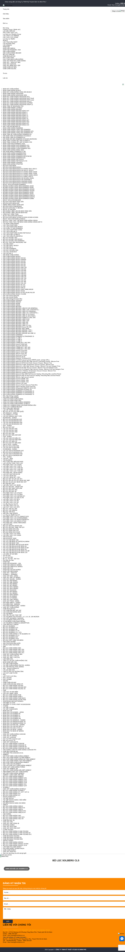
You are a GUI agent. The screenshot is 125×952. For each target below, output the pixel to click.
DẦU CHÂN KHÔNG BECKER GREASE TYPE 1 (17, 330)
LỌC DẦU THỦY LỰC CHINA (12, 535)
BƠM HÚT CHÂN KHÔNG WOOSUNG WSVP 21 (18, 104)
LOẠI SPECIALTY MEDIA (10, 624)
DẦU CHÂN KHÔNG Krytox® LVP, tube (15, 383)
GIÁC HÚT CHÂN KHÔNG (11, 607)
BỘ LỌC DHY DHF (9, 433)
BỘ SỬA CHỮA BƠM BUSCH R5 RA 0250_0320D (18, 178)
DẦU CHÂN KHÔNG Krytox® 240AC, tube (16, 380)
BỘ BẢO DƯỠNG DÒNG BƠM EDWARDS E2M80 (18, 198)
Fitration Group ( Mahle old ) (12, 29)
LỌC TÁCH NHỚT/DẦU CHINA (12, 230)
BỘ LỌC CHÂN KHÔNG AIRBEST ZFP (15, 786)
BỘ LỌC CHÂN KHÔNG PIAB (12, 695)
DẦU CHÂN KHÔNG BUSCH (11, 256)
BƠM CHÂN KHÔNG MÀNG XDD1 (13, 150)
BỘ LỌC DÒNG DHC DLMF (11, 532)
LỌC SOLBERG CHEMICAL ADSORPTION (16, 623)
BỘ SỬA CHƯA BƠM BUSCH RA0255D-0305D (17, 183)
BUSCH (5, 40)
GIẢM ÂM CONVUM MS (10, 751)
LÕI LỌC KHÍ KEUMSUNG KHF (12, 422)
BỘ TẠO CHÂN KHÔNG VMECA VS (14, 808)
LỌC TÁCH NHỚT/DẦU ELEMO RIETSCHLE (17, 233)
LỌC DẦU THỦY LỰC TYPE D (12, 466)
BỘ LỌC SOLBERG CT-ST (11, 631)
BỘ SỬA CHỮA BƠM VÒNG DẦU (13, 201)
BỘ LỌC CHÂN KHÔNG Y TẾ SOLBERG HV (16, 634)
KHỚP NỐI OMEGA (9, 48)
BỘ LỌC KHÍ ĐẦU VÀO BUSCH (12, 239)
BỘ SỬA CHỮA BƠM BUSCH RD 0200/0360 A (17, 179)
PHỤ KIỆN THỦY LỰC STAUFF (12, 493)
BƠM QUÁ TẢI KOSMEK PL (11, 715)
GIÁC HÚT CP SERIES (10, 598)
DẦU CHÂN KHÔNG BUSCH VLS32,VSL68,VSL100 (19, 292)
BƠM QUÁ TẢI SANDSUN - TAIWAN (14, 720)
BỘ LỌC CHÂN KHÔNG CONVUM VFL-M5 (16, 748)
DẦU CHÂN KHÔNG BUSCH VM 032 (14, 261)
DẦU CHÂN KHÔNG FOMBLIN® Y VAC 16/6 (16, 347)
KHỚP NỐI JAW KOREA (10, 571)
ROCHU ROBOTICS (9, 797)
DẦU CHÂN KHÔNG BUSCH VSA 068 (14, 270)
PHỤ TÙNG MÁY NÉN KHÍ (11, 408)
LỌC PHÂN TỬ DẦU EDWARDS (13, 228)
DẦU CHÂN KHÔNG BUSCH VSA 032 (14, 269)
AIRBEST (6, 754)
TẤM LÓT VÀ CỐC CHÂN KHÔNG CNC (15, 660)
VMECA (5, 804)
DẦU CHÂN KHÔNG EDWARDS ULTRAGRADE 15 (18, 336)
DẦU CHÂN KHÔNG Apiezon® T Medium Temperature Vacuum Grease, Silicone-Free (29, 371)
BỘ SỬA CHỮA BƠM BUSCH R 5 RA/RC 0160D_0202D (20, 175)
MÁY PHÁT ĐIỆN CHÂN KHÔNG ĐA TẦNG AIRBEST (19, 759)
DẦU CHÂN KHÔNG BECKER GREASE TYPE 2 (17, 331)
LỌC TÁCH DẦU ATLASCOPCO (13, 236)
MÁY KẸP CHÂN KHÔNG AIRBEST (14, 773)
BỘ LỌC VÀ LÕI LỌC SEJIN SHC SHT (15, 482)
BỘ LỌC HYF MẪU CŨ (10, 441)
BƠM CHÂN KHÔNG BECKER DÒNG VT (15, 115)
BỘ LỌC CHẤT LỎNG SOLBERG (13, 640)
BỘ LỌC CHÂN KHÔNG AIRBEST (13, 776)
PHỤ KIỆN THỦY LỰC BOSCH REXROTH (16, 519)
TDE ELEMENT (7, 460)
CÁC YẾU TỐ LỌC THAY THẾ (12, 615)
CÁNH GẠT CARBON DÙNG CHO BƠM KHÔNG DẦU (19, 405)
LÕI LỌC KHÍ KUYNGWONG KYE (13, 450)
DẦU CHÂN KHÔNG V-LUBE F (12, 338)
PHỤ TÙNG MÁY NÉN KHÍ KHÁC (13, 461)
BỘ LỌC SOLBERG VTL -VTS (12, 632)
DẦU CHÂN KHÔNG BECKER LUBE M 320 (16, 319)
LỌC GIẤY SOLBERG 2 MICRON (13, 618)
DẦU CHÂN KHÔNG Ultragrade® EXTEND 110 (17, 389)
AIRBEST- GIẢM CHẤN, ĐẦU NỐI (13, 775)
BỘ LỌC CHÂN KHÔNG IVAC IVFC (14, 817)
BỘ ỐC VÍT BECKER (9, 209)
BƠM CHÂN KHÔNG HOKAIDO (12, 162)
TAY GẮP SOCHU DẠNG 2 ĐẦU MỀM (14, 800)
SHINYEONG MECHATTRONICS (13, 701)
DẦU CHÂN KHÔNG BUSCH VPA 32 (14, 288)
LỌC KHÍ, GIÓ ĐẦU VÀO (10, 250)
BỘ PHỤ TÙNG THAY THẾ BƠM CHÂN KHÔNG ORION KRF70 (22, 222)
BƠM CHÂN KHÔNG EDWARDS (13, 128)
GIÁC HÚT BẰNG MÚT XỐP (11, 65)
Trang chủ (6, 9)
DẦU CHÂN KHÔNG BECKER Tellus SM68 (16, 328)
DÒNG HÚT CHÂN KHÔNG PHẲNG (14, 767)
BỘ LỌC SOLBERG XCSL (11, 638)
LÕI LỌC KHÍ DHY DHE (10, 430)
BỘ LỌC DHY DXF (8, 427)
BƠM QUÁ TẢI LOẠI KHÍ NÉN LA (13, 726)
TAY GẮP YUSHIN (8, 707)
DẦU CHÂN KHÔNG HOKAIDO (12, 300)
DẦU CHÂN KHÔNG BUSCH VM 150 (14, 266)
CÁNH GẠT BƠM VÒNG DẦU (12, 400)
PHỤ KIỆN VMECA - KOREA (11, 602)
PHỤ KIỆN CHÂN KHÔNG (11, 397)
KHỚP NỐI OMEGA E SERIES (12, 565)
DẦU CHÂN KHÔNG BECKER (12, 53)
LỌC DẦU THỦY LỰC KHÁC (12, 533)
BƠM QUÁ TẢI (7, 710)
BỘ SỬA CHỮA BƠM (9, 165)
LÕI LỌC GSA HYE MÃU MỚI (12, 439)
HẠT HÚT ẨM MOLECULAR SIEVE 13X (15, 552)
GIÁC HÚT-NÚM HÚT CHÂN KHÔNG (14, 61)
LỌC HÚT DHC (7, 524)
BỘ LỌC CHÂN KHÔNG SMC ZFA (13, 649)
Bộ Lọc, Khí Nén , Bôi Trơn (11, 558)
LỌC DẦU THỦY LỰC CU (11, 505)
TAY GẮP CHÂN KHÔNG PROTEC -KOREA (16, 665)
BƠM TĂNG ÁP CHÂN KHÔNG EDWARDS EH (17, 134)
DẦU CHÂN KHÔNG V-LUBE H (12, 341)
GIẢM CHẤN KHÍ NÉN (10, 67)
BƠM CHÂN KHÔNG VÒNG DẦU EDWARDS (16, 129)
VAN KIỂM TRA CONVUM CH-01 (13, 753)
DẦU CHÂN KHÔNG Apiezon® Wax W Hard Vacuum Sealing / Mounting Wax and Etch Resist (31, 375)
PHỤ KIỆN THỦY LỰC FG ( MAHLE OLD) (16, 516)
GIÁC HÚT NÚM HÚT (9, 851)
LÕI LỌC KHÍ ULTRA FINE (11, 447)
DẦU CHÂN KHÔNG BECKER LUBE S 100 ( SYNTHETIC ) (21, 309)
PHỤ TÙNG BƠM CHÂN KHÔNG (13, 59)
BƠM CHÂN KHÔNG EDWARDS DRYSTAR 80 (17, 156)
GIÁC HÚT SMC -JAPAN (10, 576)
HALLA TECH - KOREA (10, 444)
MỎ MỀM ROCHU (8, 801)
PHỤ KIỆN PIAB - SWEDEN (11, 604)
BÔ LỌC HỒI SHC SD (9, 491)
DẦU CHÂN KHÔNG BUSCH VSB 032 (14, 273)
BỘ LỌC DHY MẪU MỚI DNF (12, 435)
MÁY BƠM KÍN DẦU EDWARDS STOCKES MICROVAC (20, 139)
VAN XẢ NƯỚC (7, 537)
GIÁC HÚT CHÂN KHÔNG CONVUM (14, 734)
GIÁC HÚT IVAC (8, 822)
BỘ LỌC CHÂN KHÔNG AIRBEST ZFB (15, 782)
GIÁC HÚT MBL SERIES (10, 582)
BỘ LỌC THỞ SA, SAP (10, 508)
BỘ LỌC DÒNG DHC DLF (11, 530)
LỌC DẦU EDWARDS (9, 248)
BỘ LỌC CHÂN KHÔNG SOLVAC (13, 685)
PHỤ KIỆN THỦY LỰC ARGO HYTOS (14, 521)
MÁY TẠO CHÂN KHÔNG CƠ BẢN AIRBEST (16, 757)
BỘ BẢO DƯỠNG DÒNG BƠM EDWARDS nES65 (18, 187)
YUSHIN (5, 706)
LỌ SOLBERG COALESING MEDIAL (14, 621)
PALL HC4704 (7, 678)
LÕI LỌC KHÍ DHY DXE (10, 429)
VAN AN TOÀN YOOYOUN (11, 645)
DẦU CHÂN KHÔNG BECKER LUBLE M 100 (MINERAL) (20, 308)
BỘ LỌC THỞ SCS (9, 512)
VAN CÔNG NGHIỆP (9, 641)
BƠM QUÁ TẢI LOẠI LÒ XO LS (12, 728)
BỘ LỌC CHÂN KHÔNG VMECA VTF (14, 812)
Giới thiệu (6, 14)
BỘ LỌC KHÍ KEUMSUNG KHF (12, 419)
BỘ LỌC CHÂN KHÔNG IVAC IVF (13, 818)
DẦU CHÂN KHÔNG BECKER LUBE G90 (15, 322)
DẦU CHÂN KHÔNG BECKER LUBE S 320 (16, 320)
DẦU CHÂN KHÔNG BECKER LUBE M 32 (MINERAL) (19, 311)
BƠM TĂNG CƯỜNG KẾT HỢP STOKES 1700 (17, 142)
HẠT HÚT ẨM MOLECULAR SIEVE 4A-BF (16, 548)
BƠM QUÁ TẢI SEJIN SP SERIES (13, 731)
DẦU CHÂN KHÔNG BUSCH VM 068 (14, 262)
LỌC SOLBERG (8, 613)
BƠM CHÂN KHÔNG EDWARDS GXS (14, 154)
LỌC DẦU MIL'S (8, 247)
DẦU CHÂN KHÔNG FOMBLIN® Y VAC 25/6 (16, 349)
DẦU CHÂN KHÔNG (9, 51)
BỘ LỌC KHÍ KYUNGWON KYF (12, 452)
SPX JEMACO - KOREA (10, 413)
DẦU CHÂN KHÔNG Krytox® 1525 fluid (15, 352)
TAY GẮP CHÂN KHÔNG (10, 663)
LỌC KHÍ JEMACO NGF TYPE (12, 416)
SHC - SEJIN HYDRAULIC (11, 668)
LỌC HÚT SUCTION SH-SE (11, 474)
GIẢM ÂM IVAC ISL (9, 820)
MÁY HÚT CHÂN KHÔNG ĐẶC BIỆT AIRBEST (17, 770)
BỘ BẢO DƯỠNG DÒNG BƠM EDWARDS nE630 (18, 194)
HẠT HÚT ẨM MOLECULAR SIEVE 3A (15, 549)
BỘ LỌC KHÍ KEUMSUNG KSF (12, 421)
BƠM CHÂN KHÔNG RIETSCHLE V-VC (15, 161)
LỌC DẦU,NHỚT (8, 244)
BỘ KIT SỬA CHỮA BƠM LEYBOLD (14, 219)
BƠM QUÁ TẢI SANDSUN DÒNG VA (14, 721)
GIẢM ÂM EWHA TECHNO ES (12, 837)
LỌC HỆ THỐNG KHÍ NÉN (11, 410)
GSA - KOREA (7, 436)
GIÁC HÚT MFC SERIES (10, 587)
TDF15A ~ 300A (8, 458)
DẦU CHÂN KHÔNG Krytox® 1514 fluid (15, 350)
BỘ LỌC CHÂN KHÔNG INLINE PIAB (14, 699)
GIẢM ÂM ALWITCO (9, 56)
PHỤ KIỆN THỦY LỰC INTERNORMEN (15, 518)
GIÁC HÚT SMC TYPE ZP (11, 656)
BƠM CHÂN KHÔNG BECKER (12, 109)
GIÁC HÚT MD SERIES (10, 584)
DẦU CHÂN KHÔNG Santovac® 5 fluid (15, 355)
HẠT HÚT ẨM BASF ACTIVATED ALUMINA (16, 541)
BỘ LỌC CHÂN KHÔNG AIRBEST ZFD (15, 781)
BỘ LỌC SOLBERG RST (10, 637)
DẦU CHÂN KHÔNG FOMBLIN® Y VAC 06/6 (16, 342)
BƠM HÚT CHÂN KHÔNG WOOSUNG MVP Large (18, 100)
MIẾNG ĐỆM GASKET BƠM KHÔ (13, 205)
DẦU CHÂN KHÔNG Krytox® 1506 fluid (15, 344)
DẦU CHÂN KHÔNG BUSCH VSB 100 (14, 277)
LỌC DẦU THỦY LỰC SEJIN (12, 485)
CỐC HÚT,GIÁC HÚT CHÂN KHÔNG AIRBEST (17, 765)
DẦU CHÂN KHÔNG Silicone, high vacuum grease (18, 377)
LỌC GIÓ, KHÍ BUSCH (10, 252)
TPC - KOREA (7, 457)
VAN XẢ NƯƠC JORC (10, 538)
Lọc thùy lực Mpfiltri (9, 39)
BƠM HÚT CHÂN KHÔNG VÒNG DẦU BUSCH (17, 92)
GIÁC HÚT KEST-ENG (10, 826)
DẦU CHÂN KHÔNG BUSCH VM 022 (14, 258)
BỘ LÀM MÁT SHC (9, 483)
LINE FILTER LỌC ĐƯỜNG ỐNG (13, 671)
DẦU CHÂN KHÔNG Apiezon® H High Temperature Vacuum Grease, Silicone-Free (28, 364)
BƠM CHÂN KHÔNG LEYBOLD (12, 107)
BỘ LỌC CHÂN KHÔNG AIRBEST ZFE (15, 779)
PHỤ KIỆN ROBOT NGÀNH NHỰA (13, 848)
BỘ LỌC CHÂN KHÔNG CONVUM (13, 743)
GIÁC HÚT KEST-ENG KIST (11, 828)
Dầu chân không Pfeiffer (10, 297)
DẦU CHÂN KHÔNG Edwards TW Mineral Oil (17, 358)
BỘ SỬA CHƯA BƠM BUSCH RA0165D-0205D (17, 181)
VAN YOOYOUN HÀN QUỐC (12, 643)
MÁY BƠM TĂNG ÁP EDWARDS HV (14, 137)
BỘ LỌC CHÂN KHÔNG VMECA (13, 809)
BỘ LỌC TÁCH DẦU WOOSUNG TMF (14, 242)
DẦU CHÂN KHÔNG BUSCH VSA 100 (14, 272)
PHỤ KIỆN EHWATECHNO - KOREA (14, 605)
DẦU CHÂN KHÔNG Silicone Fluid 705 (15, 353)
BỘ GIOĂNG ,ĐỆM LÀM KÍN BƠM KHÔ (15, 212)
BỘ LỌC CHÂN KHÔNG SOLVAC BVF (14, 687)
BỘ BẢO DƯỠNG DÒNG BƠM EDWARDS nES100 (18, 189)
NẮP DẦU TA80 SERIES (10, 513)
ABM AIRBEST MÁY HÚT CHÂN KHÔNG (15, 771)
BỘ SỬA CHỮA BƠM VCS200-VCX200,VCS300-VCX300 (20, 217)
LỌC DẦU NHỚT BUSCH (10, 245)
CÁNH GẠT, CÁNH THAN (10, 214)
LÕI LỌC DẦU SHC (9, 670)
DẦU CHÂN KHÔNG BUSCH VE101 (14, 291)
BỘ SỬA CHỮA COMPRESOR (12, 206)
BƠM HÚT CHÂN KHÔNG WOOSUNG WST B (17, 101)
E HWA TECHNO (8, 829)
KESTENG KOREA (8, 825)
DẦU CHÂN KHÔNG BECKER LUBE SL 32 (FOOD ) (19, 314)
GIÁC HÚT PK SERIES (10, 596)
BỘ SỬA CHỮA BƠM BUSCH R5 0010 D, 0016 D (18, 170)
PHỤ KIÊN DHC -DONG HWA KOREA (14, 522)
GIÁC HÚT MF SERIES (10, 585)
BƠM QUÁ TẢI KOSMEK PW (12, 718)
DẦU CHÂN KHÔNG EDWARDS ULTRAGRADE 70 (18, 394)
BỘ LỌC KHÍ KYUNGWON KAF (12, 455)
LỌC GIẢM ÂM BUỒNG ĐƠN (12, 612)
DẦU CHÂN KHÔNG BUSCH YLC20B (14, 294)
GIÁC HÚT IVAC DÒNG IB (11, 823)
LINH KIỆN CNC (8, 659)
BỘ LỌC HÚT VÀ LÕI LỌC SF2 (12, 479)
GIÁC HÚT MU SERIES (10, 593)
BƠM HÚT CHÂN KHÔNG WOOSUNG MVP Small (18, 98)
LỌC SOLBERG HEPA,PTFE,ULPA (13, 620)
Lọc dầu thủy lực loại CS (10, 504)
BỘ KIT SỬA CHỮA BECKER (12, 200)
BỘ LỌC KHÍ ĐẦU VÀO (10, 237)
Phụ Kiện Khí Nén (8, 560)
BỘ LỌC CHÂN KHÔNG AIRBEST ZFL (15, 784)
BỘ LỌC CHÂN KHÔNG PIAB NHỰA (14, 698)
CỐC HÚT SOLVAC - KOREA (12, 579)
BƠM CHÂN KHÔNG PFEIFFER (13, 164)
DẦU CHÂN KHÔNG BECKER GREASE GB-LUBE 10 (19, 333)
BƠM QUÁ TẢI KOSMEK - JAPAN (13, 712)
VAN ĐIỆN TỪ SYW (9, 703)
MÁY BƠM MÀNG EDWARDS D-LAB (14, 151)
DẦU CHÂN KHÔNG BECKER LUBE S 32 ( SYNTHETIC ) (20, 313)
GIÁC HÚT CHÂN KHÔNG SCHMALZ (14, 789)
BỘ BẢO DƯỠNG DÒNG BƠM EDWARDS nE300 (18, 192)
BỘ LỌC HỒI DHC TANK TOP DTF (14, 527)
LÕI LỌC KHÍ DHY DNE (10, 432)
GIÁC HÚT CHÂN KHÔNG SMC (12, 654)
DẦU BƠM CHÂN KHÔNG (11, 255)
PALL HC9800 (7, 679)
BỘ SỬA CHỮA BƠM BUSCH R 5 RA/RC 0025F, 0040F (20, 172)
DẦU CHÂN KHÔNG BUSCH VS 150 (14, 286)
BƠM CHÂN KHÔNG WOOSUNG (13, 93)
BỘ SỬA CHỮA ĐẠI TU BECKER (13, 208)
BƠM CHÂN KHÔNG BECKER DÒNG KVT (16, 123)
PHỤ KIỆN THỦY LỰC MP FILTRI (13, 497)
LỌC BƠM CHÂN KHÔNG (11, 223)
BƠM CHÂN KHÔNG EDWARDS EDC (14, 153)
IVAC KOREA (7, 814)
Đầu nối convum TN (9, 740)
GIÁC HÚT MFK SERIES (10, 588)
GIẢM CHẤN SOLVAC (9, 68)
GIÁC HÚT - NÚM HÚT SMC (12, 62)
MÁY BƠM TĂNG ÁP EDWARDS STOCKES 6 (17, 136)
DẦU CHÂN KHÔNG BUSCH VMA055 (14, 259)
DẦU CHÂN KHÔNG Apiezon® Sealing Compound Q (19, 372)
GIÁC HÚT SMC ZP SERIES (11, 577)
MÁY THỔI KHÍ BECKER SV (11, 126)
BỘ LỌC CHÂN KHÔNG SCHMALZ (14, 790)
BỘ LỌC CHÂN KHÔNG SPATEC (13, 842)
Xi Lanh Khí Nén (8, 557)
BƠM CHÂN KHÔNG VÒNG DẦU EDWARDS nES (18, 131)
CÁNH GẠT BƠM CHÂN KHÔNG (13, 399)
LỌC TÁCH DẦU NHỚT (10, 42)
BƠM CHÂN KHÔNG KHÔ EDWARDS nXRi (16, 147)
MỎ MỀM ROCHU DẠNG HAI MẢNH (14, 803)
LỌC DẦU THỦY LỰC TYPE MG (13, 469)
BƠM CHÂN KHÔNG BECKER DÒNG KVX (16, 125)
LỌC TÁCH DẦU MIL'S (10, 231)
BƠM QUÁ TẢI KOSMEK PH (11, 714)
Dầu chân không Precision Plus (12, 299)
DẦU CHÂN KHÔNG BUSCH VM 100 (14, 264)
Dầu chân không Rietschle (11, 295)
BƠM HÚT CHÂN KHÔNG (11, 89)
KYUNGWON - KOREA (10, 449)
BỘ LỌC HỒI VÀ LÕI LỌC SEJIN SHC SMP (16, 480)
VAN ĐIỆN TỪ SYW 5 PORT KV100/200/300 (16, 704)
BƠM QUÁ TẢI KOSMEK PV (11, 717)
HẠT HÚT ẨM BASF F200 (11, 543)
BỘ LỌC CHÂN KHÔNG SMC (12, 648)
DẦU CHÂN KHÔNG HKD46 (11, 305)
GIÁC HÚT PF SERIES (10, 735)
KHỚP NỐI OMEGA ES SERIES (12, 566)
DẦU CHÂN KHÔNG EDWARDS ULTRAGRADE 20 (18, 392)
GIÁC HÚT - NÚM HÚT (10, 573)
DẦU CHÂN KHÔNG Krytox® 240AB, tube (16, 378)
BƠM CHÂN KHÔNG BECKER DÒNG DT (15, 117)
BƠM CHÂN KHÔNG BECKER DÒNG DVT (16, 111)
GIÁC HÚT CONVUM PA (10, 742)
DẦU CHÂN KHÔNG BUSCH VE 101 (14, 284)
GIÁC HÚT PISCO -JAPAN (11, 601)
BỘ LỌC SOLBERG (9, 626)
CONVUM (6, 732)
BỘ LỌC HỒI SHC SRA (10, 490)
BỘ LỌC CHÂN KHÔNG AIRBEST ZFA (15, 778)
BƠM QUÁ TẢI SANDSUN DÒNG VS (14, 723)
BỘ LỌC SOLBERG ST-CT (11, 635)
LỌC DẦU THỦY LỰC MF (11, 501)
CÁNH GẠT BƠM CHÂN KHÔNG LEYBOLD (16, 403)
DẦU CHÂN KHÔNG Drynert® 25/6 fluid (15, 346)
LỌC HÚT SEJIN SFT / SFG (11, 477)
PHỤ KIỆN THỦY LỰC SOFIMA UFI (14, 496)
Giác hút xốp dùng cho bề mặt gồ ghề (14, 853)
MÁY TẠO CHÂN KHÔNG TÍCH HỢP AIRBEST (17, 761)
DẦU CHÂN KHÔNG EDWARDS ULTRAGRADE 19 (18, 391)
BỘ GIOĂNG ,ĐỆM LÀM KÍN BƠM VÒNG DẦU (17, 211)
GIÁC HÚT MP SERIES (10, 591)
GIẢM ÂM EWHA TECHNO (11, 836)
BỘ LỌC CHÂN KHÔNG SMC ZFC (13, 652)
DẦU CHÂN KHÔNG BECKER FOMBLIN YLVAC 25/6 (19, 317)
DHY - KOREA (7, 425)
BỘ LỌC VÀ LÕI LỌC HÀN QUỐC (13, 411)
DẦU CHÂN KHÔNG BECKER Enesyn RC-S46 (17, 327)
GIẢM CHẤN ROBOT (9, 850)
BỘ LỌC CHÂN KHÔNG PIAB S (12, 696)
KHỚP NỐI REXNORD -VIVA (12, 50)
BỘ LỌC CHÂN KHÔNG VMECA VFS (14, 811)
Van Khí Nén (7, 555)
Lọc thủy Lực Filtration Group (12, 34)
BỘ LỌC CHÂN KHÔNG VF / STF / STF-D (16, 792)
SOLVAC (5, 681)
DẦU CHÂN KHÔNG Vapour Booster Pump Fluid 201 (19, 386)
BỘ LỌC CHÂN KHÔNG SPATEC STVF (15, 845)
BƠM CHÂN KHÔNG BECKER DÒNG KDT (16, 120)
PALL (4, 674)
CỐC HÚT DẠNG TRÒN (10, 693)
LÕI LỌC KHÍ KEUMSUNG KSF (12, 424)
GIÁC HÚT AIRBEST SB (10, 768)
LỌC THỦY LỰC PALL (10, 676)
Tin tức (5, 73)
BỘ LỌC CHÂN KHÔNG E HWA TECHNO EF (17, 833)
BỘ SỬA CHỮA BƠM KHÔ (11, 203)
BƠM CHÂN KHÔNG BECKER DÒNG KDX (16, 122)
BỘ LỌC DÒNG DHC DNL (11, 529)
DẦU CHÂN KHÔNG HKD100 (12, 302)
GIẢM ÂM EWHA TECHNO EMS (13, 839)
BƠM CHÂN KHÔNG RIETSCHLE (13, 159)
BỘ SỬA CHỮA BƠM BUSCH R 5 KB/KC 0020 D (18, 176)
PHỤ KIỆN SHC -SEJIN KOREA (12, 472)
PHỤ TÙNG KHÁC (8, 57)
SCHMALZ (6, 787)
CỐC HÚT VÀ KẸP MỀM (10, 692)
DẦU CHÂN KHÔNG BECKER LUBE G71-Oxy (17, 325)
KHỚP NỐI (6, 46)
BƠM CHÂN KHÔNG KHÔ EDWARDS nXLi (16, 145)
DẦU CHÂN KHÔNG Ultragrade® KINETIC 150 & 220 (19, 388)
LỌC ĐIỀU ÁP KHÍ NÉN (10, 554)
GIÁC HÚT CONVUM (9, 64)
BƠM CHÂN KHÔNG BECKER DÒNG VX (15, 118)
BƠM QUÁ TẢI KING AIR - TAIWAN (14, 725)
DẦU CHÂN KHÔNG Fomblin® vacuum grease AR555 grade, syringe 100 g (26, 360)
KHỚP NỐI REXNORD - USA (12, 563)
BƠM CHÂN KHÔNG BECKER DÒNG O (15, 114)
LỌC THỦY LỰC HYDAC (10, 37)
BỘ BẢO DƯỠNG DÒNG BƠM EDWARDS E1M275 (19, 197)
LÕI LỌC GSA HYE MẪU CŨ (11, 438)
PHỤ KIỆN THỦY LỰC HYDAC (12, 465)
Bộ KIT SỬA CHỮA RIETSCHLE (13, 216)
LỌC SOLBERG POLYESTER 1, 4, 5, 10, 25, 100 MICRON (21, 616)
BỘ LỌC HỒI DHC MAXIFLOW (12, 526)
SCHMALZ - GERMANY (10, 574)
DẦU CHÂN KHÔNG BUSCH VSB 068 (14, 275)
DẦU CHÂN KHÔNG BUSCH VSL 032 (14, 280)
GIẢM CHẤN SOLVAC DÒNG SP (13, 684)
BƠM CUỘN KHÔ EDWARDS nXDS (14, 143)
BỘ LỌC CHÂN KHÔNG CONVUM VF (14, 745)
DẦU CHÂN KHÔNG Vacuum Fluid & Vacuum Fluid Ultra (20, 385)
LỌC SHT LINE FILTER (10, 673)
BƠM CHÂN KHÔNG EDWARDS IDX (14, 158)
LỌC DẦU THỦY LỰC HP (11, 502)
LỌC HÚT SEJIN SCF (9, 475)
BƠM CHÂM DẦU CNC (10, 662)
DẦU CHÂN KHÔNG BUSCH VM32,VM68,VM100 (18, 289)
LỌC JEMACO (7, 45)
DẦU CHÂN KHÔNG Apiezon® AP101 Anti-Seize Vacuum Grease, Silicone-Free (27, 363)
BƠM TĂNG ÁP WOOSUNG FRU (13, 106)
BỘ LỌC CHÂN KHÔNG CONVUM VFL (15, 746)
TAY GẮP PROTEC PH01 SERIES (13, 667)
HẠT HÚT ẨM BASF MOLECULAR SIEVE (15, 544)
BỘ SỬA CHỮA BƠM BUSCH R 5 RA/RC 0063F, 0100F (20, 173)
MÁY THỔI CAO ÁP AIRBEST (12, 764)
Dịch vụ (5, 23)
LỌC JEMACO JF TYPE (10, 414)
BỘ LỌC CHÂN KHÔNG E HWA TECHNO (15, 831)
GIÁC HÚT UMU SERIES (10, 599)
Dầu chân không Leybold (10, 396)
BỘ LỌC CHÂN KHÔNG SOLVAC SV (14, 688)
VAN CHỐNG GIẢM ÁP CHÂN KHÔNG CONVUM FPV (19, 750)
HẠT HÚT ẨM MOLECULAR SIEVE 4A (15, 546)
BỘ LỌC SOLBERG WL (10, 629)
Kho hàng (6, 28)
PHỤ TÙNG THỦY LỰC (10, 32)
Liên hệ (5, 78)
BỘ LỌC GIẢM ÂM (8, 54)
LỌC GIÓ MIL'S (8, 253)
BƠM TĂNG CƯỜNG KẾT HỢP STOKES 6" (16, 140)
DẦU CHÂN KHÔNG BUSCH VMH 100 (15, 267)
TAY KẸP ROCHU (8, 798)
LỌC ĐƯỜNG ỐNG (9, 43)
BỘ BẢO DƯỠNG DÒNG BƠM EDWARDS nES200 (18, 190)
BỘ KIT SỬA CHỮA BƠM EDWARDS (14, 184)
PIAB (4, 690)
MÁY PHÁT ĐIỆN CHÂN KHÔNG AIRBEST (16, 756)
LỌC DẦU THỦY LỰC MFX (11, 499)
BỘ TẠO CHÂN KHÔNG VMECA (13, 806)
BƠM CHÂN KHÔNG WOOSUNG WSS (15, 95)
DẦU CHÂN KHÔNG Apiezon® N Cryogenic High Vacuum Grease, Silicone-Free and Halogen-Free (33, 369)
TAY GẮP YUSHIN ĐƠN (10, 709)
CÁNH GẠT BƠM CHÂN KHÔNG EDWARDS (16, 402)
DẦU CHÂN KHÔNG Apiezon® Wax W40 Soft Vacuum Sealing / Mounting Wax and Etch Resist (32, 374)
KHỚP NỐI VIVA (8, 568)
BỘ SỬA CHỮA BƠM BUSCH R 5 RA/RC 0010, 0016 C (20, 169)
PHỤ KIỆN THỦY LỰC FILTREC (13, 494)
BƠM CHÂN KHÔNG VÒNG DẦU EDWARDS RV (18, 133)
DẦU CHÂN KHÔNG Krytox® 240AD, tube (16, 382)
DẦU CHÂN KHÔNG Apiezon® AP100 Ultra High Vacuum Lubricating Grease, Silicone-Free (31, 361)
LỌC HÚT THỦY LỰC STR (11, 507)
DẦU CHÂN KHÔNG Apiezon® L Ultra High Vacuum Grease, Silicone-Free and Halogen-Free (31, 366)
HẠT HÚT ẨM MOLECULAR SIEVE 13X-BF (16, 551)
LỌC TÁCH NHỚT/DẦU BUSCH (13, 226)
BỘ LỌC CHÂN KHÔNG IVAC (12, 815)
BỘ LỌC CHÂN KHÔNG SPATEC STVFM (15, 844)
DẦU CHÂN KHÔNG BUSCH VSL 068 (14, 281)
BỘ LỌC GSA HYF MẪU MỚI (12, 443)
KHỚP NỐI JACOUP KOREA (12, 569)
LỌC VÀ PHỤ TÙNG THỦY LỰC (13, 463)
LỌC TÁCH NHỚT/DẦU (10, 225)
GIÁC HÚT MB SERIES (10, 580)
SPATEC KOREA (8, 840)
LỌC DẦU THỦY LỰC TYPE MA (13, 468)
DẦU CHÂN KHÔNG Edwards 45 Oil (14, 356)
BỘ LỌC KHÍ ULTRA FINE (11, 446)
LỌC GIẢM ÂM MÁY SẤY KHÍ (12, 610)
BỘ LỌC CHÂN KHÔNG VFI (11, 795)
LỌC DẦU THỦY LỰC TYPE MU (13, 471)
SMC (4, 646)
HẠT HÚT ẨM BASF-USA (10, 540)
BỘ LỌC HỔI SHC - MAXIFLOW (13, 486)
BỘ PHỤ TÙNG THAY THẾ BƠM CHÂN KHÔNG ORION (20, 220)
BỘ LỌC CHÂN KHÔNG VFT (12, 793)
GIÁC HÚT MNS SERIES (10, 595)
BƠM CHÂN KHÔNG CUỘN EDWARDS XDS (16, 148)
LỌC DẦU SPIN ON (9, 31)
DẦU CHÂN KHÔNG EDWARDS (12, 335)
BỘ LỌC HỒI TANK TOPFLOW (12, 488)
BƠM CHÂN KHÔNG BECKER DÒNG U (15, 112)
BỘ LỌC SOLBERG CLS (10, 627)
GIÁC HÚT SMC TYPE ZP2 (11, 657)
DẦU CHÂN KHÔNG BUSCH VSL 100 (14, 283)
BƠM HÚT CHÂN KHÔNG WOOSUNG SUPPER (18, 103)
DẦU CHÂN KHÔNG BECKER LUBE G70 (15, 324)
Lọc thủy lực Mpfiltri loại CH (11, 515)
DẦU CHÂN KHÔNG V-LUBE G (12, 339)
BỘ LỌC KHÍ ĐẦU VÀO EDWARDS (13, 241)
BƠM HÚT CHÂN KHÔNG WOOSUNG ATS (16, 96)
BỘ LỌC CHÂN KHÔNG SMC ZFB (13, 651)
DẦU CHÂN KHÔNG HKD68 (11, 303)
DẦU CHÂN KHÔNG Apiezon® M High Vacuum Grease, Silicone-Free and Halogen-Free (30, 367)
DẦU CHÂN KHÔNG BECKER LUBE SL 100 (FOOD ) (19, 316)
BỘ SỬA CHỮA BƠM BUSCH (12, 167)
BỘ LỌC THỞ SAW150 (10, 510)
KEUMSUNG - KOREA (10, 418)
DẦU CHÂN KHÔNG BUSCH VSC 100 (14, 278)
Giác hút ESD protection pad (12, 739)
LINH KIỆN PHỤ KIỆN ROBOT (12, 847)
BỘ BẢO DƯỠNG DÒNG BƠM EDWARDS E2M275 (19, 195)
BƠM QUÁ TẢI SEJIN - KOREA (12, 729)
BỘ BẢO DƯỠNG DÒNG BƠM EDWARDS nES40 (18, 186)
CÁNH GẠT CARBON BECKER (12, 407)
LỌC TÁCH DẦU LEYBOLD (11, 234)
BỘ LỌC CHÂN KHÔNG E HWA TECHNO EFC (17, 834)
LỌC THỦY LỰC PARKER (11, 36)
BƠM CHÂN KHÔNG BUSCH (12, 90)
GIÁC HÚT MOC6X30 (9, 590)
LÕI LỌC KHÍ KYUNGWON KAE (13, 454)
